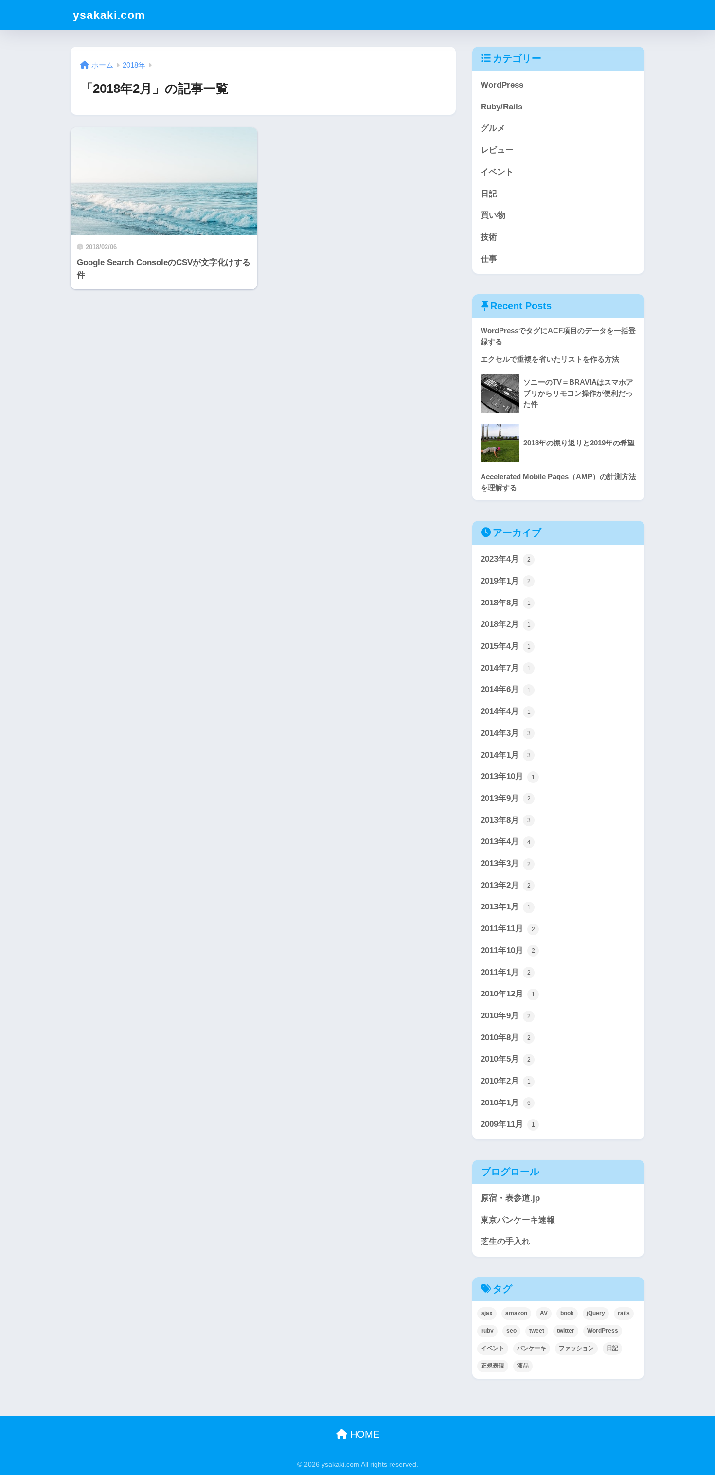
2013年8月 (506, 820)
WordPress (502, 84)
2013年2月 (506, 885)
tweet (536, 1330)
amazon (516, 1313)
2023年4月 (506, 559)
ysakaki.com (109, 15)
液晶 (523, 1365)
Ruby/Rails (501, 106)
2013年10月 (508, 776)
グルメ (493, 128)
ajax (487, 1313)
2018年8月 (506, 602)
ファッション (576, 1348)
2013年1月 (506, 906)
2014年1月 (506, 755)
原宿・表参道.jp (510, 1198)
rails (624, 1313)
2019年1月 (506, 581)
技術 (489, 237)
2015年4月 (506, 646)
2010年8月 (506, 1037)
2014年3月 (506, 733)
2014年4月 (506, 711)
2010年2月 (506, 1080)
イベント (497, 172)
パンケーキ (531, 1348)
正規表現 (492, 1365)
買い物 (493, 215)
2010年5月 (506, 1059)
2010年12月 (508, 993)
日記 (489, 193)
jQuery (596, 1313)
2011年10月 (508, 950)
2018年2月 (506, 624)
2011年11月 (508, 928)
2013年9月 (506, 798)
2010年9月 (506, 1015)
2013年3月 (506, 863)
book (567, 1313)
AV (544, 1313)
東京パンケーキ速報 (518, 1220)
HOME (363, 1434)
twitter (565, 1330)
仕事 (489, 259)
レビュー (497, 150)
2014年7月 (506, 668)
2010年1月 (506, 1102)
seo (511, 1330)
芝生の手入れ (505, 1241)
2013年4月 (506, 841)
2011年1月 (506, 972)
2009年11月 (508, 1124)
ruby (487, 1330)
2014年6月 (506, 689)
